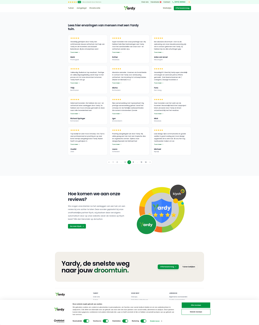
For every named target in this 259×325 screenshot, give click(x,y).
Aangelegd (82, 8)
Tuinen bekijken (188, 267)
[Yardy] (60, 294)
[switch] (106, 321)
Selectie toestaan (196, 312)
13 (141, 162)
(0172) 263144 (179, 2)
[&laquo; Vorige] (109, 162)
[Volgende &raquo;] (150, 162)
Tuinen (71, 8)
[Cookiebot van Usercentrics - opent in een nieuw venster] (59, 321)
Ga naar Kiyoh (75, 226)
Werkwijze (167, 8)
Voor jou (134, 297)
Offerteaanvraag (182, 8)
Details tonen (154, 321)
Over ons (145, 2)
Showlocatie (94, 8)
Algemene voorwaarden (178, 297)
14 (146, 162)
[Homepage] (129, 8)
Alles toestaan (196, 305)
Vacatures (156, 2)
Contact (166, 2)
